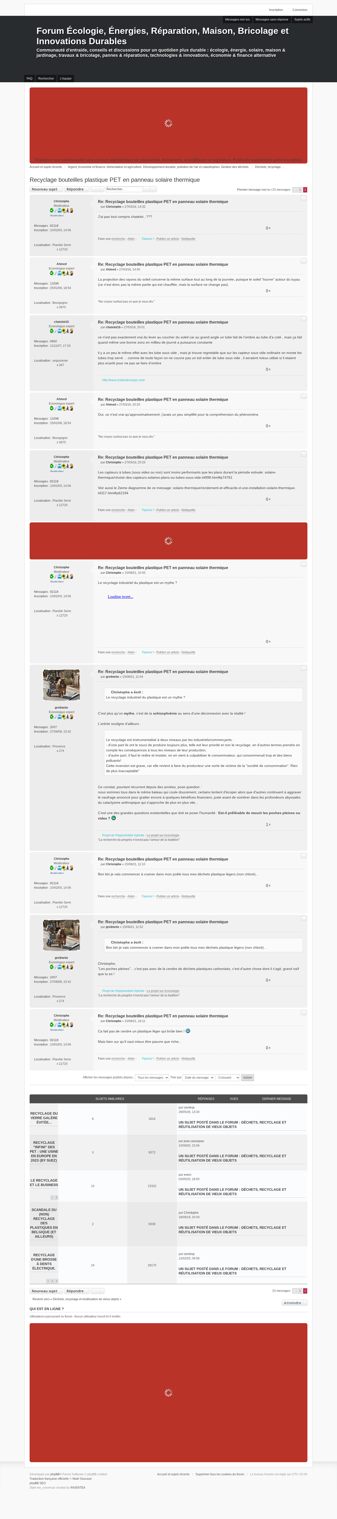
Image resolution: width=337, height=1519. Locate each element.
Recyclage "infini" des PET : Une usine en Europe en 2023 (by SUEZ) (44, 1151)
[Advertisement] (168, 123)
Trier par (176, 1077)
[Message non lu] (99, 206)
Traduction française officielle (49, 1478)
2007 (53, 727)
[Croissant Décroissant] (228, 1077)
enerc (187, 1174)
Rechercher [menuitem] (46, 78)
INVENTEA (78, 1487)
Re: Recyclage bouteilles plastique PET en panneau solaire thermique (163, 202)
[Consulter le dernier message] (196, 1107)
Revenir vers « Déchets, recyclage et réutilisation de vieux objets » (77, 1299)
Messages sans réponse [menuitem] (272, 19)
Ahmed (61, 264)
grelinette (61, 707)
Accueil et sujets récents (173, 1474)
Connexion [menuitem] (300, 10)
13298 (54, 283)
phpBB (54, 1474)
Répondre (75, 189)
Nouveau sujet (44, 189)
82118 (54, 225)
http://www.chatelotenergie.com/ (123, 380)
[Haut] (301, 250)
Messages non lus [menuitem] (237, 19)
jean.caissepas (194, 1141)
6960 (53, 341)
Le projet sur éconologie (163, 835)
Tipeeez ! (148, 239)
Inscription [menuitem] (276, 10)
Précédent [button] (294, 189)
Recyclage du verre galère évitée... (44, 1117)
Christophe (61, 201)
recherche (118, 239)
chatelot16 (61, 322)
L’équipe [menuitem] (66, 78)
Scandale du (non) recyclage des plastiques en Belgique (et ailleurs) (44, 1223)
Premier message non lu (253, 189)
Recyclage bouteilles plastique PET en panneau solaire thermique (115, 179)
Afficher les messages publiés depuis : (109, 1077)
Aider (131, 239)
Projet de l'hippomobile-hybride (123, 835)
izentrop (189, 1107)
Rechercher (146, 189)
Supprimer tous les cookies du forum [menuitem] (219, 1474)
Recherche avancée (153, 189)
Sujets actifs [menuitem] (302, 19)
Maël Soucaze (82, 1478)
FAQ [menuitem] (29, 78)
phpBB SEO (38, 1483)
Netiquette (188, 239)
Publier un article (167, 239)
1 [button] (300, 189)
